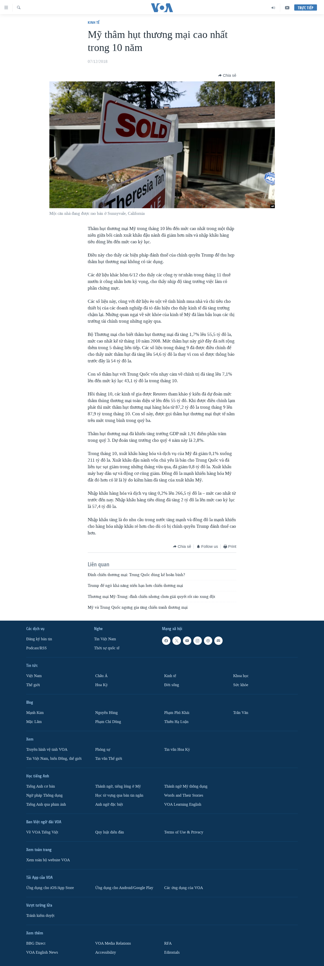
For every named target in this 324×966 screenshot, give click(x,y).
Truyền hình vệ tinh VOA (46, 749)
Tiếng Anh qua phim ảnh (46, 804)
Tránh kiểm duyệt (40, 915)
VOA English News (42, 952)
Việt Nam (34, 675)
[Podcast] (208, 641)
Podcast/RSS (36, 648)
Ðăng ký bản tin (39, 639)
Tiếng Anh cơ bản (40, 786)
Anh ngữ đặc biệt (109, 804)
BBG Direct (35, 943)
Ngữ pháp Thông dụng (44, 795)
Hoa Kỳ (101, 684)
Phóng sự (102, 749)
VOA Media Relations (113, 943)
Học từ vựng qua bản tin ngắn (119, 795)
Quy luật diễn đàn (109, 832)
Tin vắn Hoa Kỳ (177, 749)
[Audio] (273, 8)
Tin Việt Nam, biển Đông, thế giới (54, 758)
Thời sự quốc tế (106, 648)
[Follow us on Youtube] (187, 641)
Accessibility (105, 952)
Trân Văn (240, 712)
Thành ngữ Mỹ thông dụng (185, 786)
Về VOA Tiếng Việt (42, 832)
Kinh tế (93, 22)
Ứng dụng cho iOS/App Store (50, 887)
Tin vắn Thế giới (108, 758)
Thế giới (33, 684)
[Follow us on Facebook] (166, 641)
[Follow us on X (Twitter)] (176, 641)
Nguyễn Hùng (106, 712)
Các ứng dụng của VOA (183, 887)
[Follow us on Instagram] (197, 641)
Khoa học (241, 675)
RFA (168, 943)
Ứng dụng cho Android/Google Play (124, 887)
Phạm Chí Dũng (108, 721)
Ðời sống (171, 684)
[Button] (227, 75)
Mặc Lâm (34, 721)
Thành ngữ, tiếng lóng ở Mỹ (118, 786)
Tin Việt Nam (105, 639)
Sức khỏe (240, 684)
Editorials (172, 952)
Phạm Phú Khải (176, 712)
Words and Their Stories (183, 795)
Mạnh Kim (35, 712)
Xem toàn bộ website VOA (48, 860)
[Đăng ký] (218, 641)
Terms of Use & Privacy (183, 832)
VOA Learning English (182, 804)
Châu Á (101, 675)
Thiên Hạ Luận (176, 721)
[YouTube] (287, 8)
